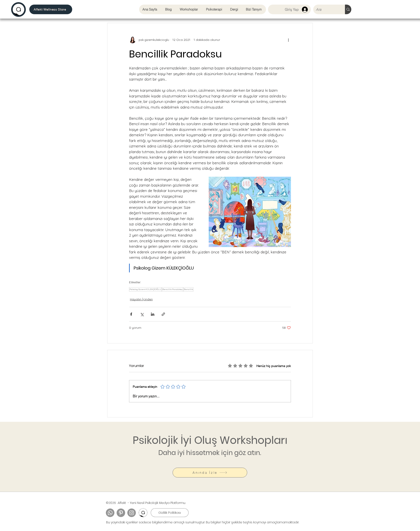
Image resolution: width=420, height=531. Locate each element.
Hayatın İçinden (141, 299)
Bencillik (188, 289)
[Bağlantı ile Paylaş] (163, 314)
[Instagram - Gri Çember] (131, 513)
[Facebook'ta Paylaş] (131, 314)
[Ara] (348, 9)
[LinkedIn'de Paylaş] (152, 314)
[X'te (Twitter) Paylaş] (142, 314)
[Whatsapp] (110, 513)
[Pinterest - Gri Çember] (121, 513)
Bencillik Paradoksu (172, 289)
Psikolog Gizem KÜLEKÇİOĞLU (145, 289)
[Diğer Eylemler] (288, 39)
